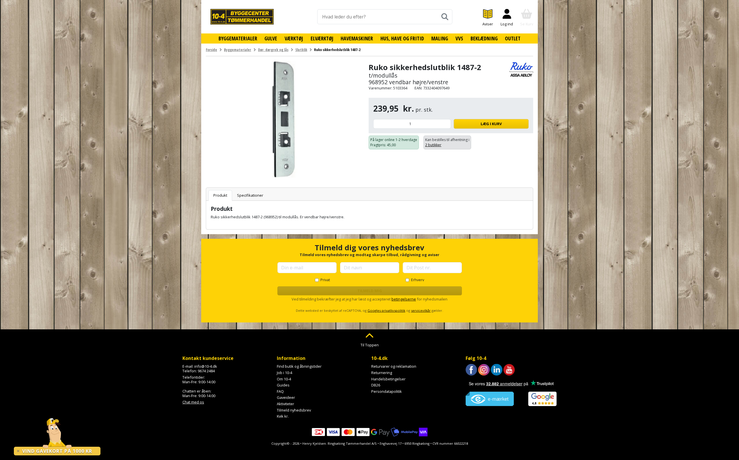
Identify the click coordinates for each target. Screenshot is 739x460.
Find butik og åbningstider (299, 366)
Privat (325, 279)
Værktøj (294, 38)
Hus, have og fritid (402, 38)
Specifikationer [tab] (250, 195)
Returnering (381, 372)
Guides (283, 385)
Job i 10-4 (284, 372)
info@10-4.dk (205, 366)
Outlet (512, 38)
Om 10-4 (284, 379)
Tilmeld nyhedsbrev (294, 410)
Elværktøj (322, 38)
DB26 (375, 385)
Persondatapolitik (386, 391)
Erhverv (417, 279)
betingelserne (403, 299)
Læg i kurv (491, 123)
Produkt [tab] (220, 195)
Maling (439, 38)
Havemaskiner (357, 38)
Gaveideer (286, 397)
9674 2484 (206, 370)
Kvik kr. (283, 416)
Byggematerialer (238, 38)
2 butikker (433, 144)
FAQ (280, 391)
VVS (459, 38)
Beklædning (484, 38)
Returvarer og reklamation (393, 366)
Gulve (270, 38)
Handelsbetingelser (388, 379)
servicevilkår (421, 310)
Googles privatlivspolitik (386, 310)
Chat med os (193, 402)
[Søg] (445, 17)
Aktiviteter (285, 403)
